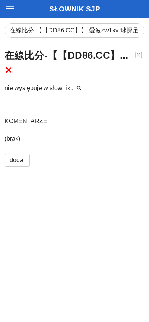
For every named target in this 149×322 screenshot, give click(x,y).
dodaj (17, 160)
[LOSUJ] (138, 54)
